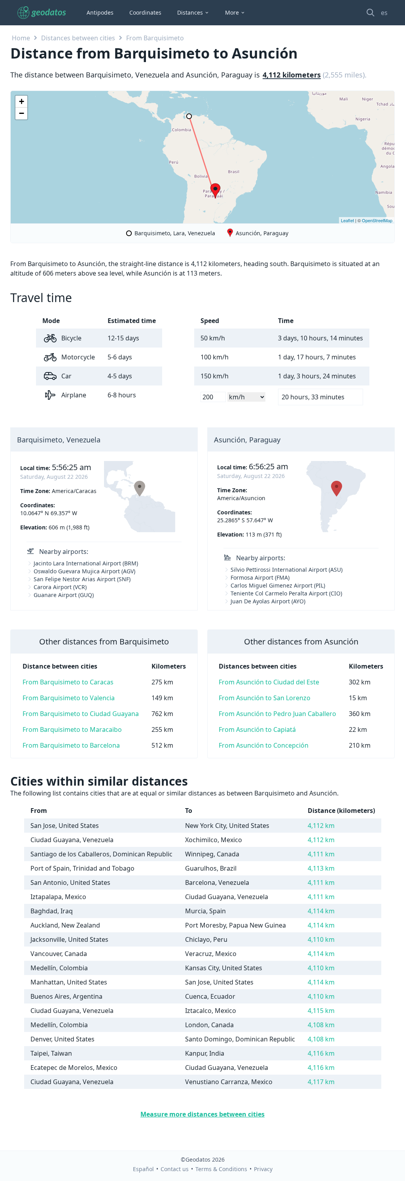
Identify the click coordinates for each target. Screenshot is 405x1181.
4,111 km (321, 854)
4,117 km (321, 1081)
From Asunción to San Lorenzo (264, 697)
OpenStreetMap (377, 220)
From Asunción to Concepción (263, 745)
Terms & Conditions (221, 1169)
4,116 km (321, 1053)
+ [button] (21, 101)
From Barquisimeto (155, 38)
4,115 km (321, 1010)
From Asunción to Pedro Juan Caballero (277, 713)
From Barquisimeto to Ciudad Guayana (81, 713)
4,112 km (321, 825)
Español (143, 1169)
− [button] (21, 113)
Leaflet (347, 220)
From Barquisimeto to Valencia (69, 697)
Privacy (263, 1169)
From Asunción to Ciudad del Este (269, 682)
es (384, 12)
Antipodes (100, 12)
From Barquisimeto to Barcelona (71, 745)
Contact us (175, 1169)
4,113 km (321, 868)
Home (21, 38)
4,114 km (321, 911)
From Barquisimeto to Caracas (68, 682)
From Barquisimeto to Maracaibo (72, 729)
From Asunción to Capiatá (257, 729)
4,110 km (321, 939)
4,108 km (321, 1024)
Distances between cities (78, 38)
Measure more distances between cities (202, 1114)
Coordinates (145, 12)
